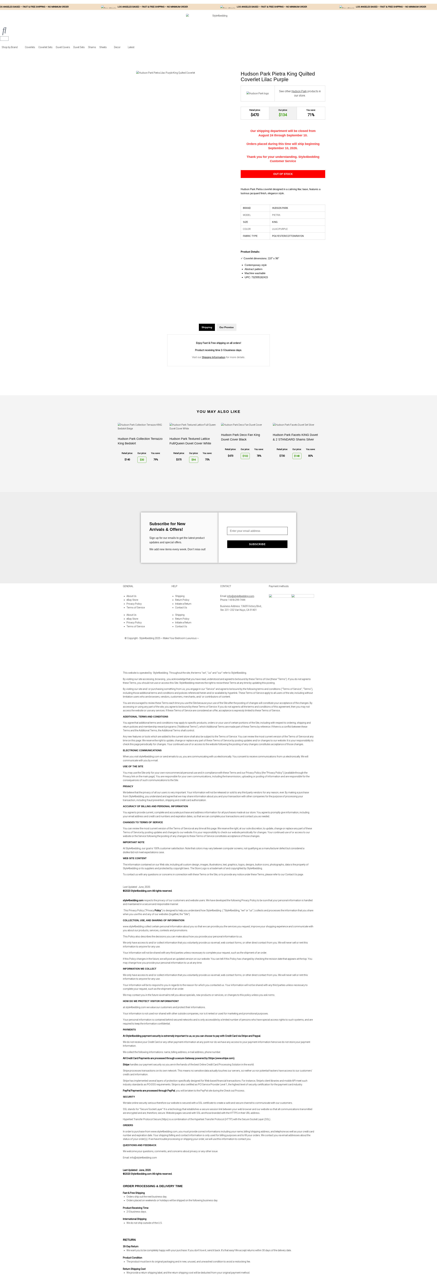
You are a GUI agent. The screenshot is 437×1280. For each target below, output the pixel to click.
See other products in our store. (300, 93)
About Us (131, 596)
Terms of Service (135, 607)
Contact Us (181, 607)
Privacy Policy (134, 603)
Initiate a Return (183, 603)
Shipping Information (213, 357)
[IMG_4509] (165, 72)
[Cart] (4, 38)
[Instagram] (224, 651)
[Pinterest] (224, 660)
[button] (11, 47)
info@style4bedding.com (240, 596)
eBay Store (132, 599)
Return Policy (182, 599)
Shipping (180, 596)
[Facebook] (224, 641)
